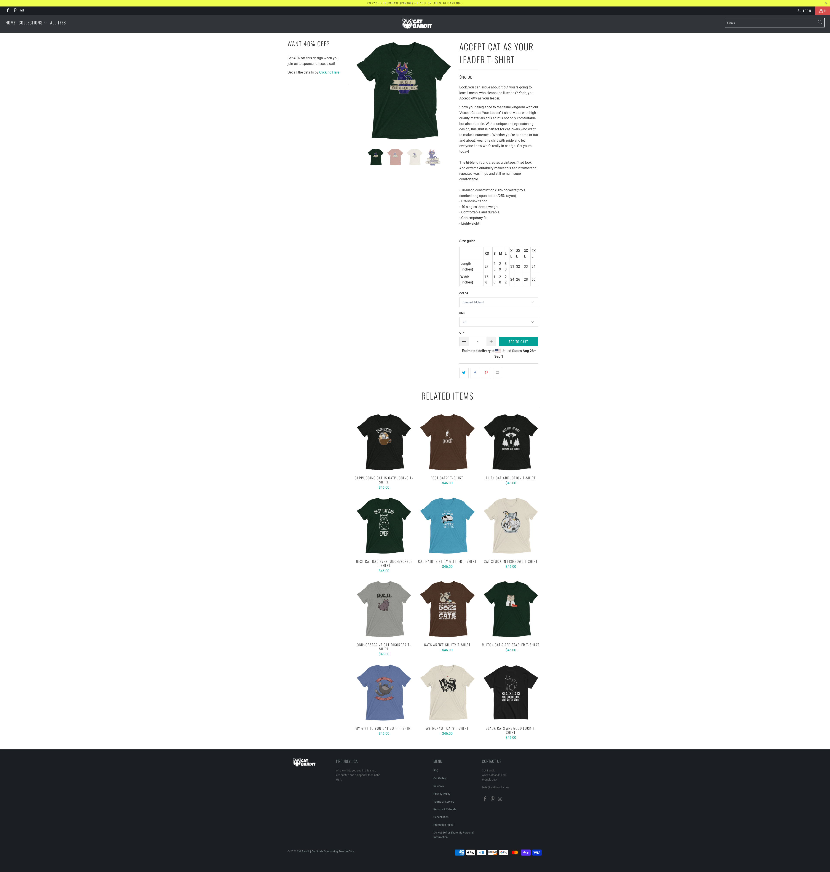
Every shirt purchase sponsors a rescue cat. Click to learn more (415, 3)
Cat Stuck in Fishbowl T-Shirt (510, 525)
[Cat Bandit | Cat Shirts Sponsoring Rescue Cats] (417, 24)
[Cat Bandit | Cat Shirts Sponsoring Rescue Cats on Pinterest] (15, 11)
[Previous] (357, 90)
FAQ (435, 770)
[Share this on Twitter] (464, 373)
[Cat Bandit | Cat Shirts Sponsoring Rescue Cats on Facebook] (7, 11)
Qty (462, 332)
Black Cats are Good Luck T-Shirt (510, 692)
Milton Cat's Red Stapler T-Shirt (510, 608)
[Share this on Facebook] (475, 373)
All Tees (58, 22)
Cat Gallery (440, 778)
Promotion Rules (443, 824)
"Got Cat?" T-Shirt (447, 442)
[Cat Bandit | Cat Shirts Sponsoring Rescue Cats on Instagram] (22, 11)
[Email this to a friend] (497, 373)
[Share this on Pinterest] (486, 373)
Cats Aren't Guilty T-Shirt (447, 608)
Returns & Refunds (444, 809)
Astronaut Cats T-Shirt (447, 692)
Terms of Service (443, 801)
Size (462, 313)
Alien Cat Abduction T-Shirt (510, 442)
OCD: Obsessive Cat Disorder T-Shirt (383, 608)
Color (463, 293)
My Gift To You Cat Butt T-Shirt (383, 692)
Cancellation (441, 817)
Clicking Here (329, 72)
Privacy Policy (441, 793)
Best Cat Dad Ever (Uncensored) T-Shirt (383, 525)
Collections (31, 22)
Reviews (438, 786)
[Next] (449, 90)
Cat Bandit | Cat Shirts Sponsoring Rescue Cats (325, 851)
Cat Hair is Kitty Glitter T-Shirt (447, 525)
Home (10, 22)
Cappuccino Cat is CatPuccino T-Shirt (383, 442)
